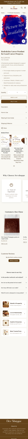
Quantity (3, 92)
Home (2, 13)
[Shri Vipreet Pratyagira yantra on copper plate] (11, 225)
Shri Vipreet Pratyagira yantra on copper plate (10, 237)
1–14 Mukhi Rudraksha (13, 13)
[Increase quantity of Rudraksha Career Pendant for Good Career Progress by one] (25, 92)
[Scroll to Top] (25, 430)
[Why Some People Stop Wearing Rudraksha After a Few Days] (20, 140)
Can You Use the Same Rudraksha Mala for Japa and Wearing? (7, 150)
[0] (25, 8)
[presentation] (13, 165)
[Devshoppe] (14, 8)
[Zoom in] (23, 41)
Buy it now (14, 101)
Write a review (14, 260)
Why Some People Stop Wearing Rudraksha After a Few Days (20, 150)
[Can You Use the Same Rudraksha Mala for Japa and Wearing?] (7, 140)
